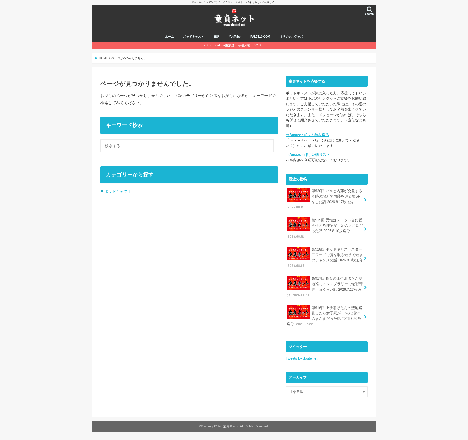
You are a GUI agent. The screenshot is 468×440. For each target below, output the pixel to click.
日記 (216, 36)
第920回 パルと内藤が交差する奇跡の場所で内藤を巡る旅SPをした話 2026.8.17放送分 (325, 199)
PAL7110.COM (260, 36)
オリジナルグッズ (291, 36)
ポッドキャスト (193, 36)
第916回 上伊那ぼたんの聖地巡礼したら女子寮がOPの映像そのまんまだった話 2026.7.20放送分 (324, 316)
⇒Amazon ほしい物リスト (308, 155)
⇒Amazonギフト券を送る (307, 135)
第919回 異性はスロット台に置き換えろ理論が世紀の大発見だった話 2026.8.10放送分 (325, 228)
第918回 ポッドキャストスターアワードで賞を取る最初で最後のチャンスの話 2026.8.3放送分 (325, 257)
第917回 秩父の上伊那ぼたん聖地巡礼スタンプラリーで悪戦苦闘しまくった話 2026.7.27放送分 (325, 287)
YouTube (235, 36)
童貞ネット (231, 426)
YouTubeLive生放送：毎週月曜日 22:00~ (235, 45)
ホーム (169, 36)
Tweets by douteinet (301, 358)
